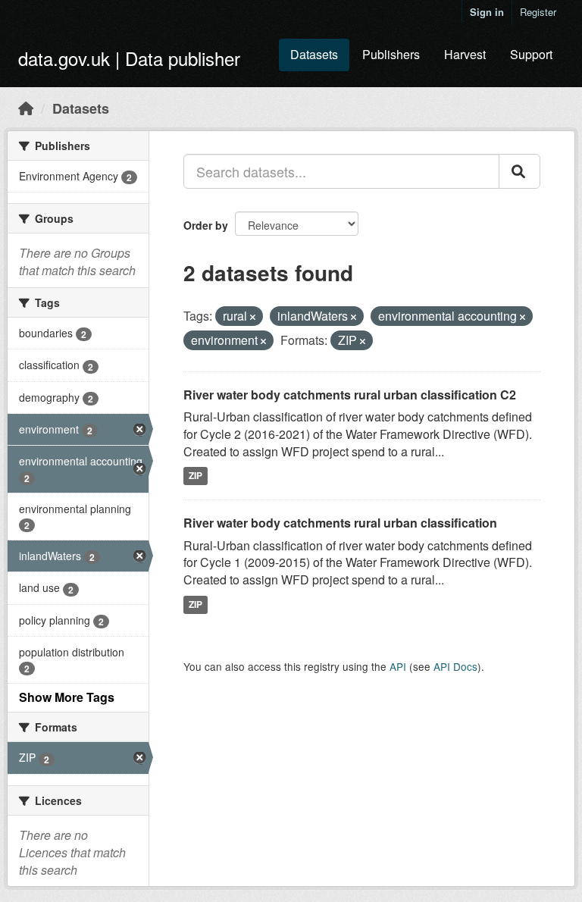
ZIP (195, 476)
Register (538, 12)
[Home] (25, 107)
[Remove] (252, 317)
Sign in (487, 12)
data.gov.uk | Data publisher (129, 58)
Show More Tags (66, 697)
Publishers (391, 54)
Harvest (465, 54)
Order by (205, 225)
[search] (519, 171)
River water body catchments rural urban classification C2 (349, 394)
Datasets (314, 54)
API (398, 666)
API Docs (455, 666)
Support (531, 54)
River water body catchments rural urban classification (340, 522)
